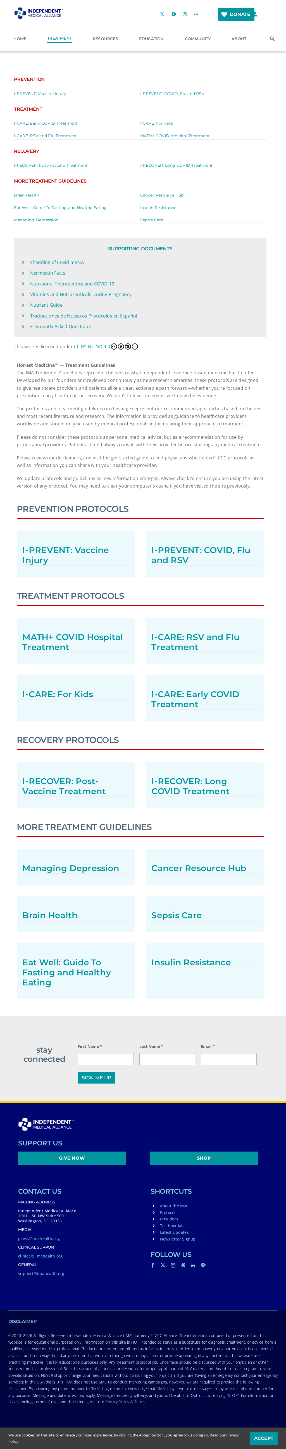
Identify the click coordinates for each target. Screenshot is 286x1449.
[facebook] (153, 1265)
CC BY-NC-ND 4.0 (92, 346)
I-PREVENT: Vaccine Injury (40, 93)
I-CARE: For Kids (156, 123)
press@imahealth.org (39, 1238)
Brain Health (26, 195)
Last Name (151, 1046)
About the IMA (174, 1205)
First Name (90, 1046)
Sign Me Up (96, 1077)
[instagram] (173, 1265)
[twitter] (163, 1265)
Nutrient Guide (46, 305)
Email (208, 1046)
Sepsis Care (151, 219)
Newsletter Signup (178, 1239)
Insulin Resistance (158, 207)
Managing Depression (36, 219)
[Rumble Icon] (203, 1265)
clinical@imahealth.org (40, 1256)
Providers (169, 1219)
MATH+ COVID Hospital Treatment (175, 135)
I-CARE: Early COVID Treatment (45, 123)
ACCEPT (263, 1438)
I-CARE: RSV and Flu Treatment (45, 135)
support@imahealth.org (41, 1273)
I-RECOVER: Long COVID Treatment (176, 165)
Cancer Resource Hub (162, 195)
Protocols (169, 1212)
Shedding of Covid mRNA (57, 262)
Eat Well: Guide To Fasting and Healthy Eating (60, 207)
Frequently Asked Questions (60, 326)
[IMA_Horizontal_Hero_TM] (38, 9)
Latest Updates (174, 1232)
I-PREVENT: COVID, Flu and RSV (172, 93)
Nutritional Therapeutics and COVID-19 (72, 284)
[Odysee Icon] (183, 1265)
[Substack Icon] (193, 1265)
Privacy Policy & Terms (125, 1401)
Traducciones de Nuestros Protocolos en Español (83, 316)
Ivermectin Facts (48, 273)
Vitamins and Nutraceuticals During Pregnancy (81, 294)
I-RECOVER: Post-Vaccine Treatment (50, 165)
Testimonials (172, 1225)
